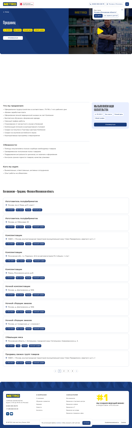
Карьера (39, 404)
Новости (39, 407)
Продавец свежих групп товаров (22, 354)
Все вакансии (70, 398)
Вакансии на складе (72, 410)
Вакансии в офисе (72, 404)
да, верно (98, 15)
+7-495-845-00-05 (12, 409)
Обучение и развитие (43, 401)
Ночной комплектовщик (17, 286)
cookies (58, 422)
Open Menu (127, 4)
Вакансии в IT (70, 407)
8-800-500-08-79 (12, 406)
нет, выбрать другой (110, 15)
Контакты (39, 410)
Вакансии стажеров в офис (75, 413)
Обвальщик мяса (14, 337)
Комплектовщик (13, 235)
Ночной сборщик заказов (18, 303)
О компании (40, 398)
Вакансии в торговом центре (75, 401)
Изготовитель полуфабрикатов (21, 201)
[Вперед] (76, 371)
